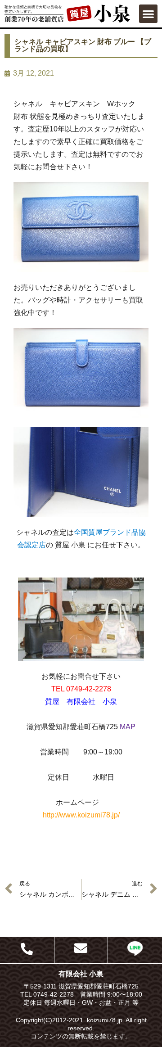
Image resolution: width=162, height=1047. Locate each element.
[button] (148, 14)
